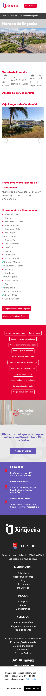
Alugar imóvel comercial (23, 392)
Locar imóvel (34, 333)
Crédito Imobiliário (23, 645)
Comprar (23, 601)
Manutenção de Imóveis (23, 642)
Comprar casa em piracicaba (23, 339)
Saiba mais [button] (31, 679)
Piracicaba (17, 467)
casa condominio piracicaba (23, 380)
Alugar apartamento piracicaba (23, 345)
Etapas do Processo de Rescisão (23, 638)
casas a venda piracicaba (23, 357)
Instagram (28, 546)
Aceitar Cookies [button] (32, 688)
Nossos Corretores (23, 576)
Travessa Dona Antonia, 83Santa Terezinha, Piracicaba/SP (25, 505)
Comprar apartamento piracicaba (23, 362)
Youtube (33, 546)
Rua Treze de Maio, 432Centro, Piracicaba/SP (21, 474)
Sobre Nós (23, 573)
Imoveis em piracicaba (15, 333)
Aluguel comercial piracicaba (23, 368)
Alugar (23, 605)
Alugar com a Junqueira (23, 626)
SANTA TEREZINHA (20, 498)
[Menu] (40, 6)
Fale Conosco (23, 584)
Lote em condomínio (23, 374)
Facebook (22, 546)
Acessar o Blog (23, 450)
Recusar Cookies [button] (14, 688)
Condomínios (23, 608)
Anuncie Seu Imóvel (23, 622)
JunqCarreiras (23, 587)
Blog (23, 580)
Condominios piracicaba (23, 386)
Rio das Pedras (19, 481)
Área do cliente (23, 629)
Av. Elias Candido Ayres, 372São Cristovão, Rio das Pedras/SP (23, 490)
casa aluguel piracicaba (23, 351)
